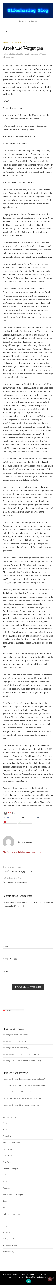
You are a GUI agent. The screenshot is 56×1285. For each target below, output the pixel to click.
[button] (10, 817)
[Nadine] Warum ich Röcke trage (16, 1048)
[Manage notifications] (50, 1279)
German (8, 1010)
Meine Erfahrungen (10, 1169)
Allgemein (7, 1123)
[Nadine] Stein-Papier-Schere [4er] (25, 1105)
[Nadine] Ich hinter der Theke (15, 1041)
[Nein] (52, 1278)
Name (5, 947)
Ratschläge (7, 1188)
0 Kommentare (9, 57)
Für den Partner (9, 1149)
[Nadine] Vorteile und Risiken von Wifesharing (22, 1061)
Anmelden (7, 1232)
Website (7, 972)
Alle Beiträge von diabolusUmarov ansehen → (22, 852)
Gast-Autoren (8, 1155)
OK (28, 1281)
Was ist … (7, 1207)
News (5, 1182)
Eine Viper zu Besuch (11, 1143)
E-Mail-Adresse (10, 959)
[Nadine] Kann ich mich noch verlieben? (28, 1079)
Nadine (5, 1175)
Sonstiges (6, 1201)
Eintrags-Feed (8, 1239)
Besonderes (7, 1136)
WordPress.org (8, 1252)
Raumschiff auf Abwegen (13, 1194)
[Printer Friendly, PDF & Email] (10, 813)
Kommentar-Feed (10, 1245)
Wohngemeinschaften (14, 43)
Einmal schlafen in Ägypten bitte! (18, 871)
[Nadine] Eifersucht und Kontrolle (16, 1035)
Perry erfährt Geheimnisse (15, 882)
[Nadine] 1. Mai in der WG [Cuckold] (26, 1092)
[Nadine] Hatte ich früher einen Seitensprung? (21, 1054)
